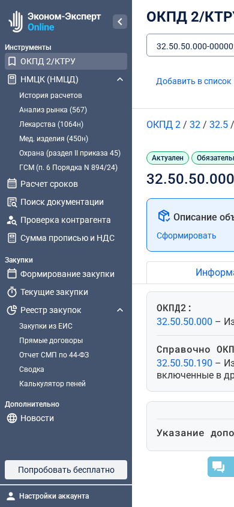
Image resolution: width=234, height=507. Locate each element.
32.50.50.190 (186, 363)
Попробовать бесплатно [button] (66, 470)
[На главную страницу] (53, 21)
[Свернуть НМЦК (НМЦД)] (120, 79)
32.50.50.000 (186, 321)
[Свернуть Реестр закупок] (120, 310)
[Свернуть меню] (120, 21)
